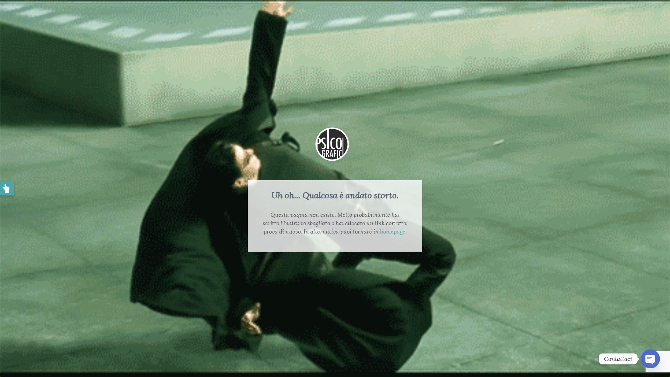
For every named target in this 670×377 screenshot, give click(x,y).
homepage (392, 231)
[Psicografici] (332, 152)
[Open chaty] (650, 358)
